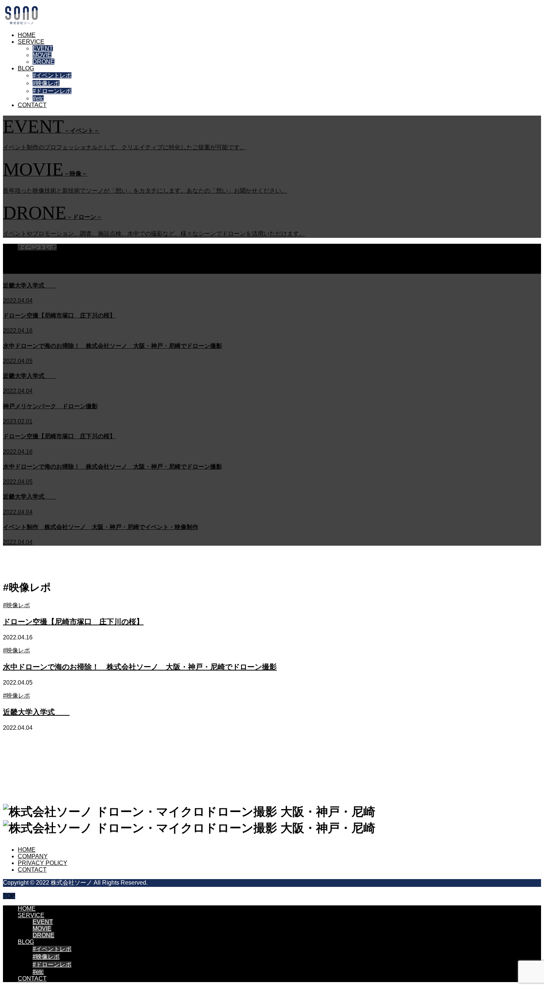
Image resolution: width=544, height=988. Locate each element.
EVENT (43, 48)
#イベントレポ (52, 75)
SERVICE (31, 42)
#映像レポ (46, 83)
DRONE (43, 62)
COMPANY (33, 856)
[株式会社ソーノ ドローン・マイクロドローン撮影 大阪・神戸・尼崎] (21, 22)
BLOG (26, 68)
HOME (27, 35)
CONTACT (32, 105)
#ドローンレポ (52, 91)
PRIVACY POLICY (42, 863)
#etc (38, 98)
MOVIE (42, 55)
